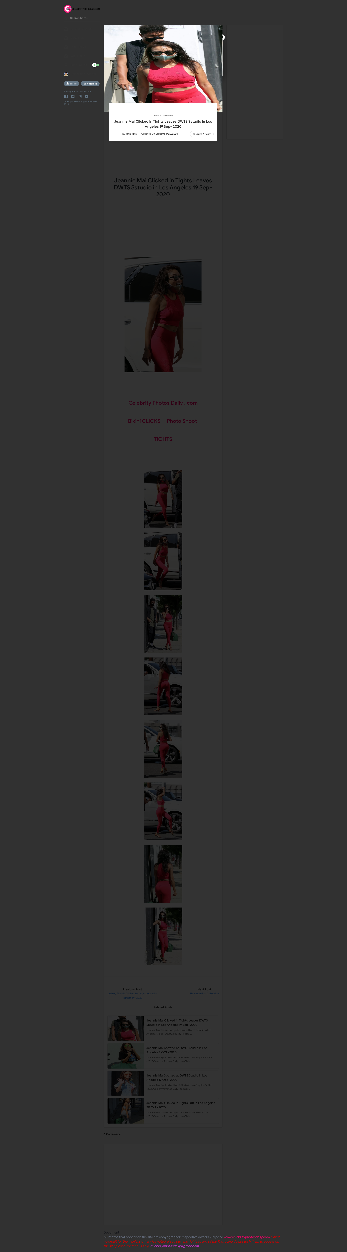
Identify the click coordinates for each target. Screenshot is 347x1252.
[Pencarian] (66, 19)
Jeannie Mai (130, 133)
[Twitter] (72, 96)
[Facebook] (66, 96)
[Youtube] (86, 96)
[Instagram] (79, 96)
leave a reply (203, 134)
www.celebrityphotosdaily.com (247, 1237)
